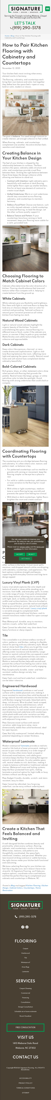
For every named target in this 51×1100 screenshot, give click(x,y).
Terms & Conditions (25, 1088)
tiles (21, 647)
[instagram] (27, 927)
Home (7, 36)
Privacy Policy (25, 1083)
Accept (19, 554)
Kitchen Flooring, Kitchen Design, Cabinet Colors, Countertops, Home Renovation (25, 888)
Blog (12, 36)
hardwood (18, 691)
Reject (32, 554)
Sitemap (25, 1093)
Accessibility (25, 1078)
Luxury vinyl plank (39, 608)
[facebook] (22, 927)
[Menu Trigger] (47, 8)
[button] (25, 1028)
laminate (25, 746)
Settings (25, 558)
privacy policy (25, 547)
